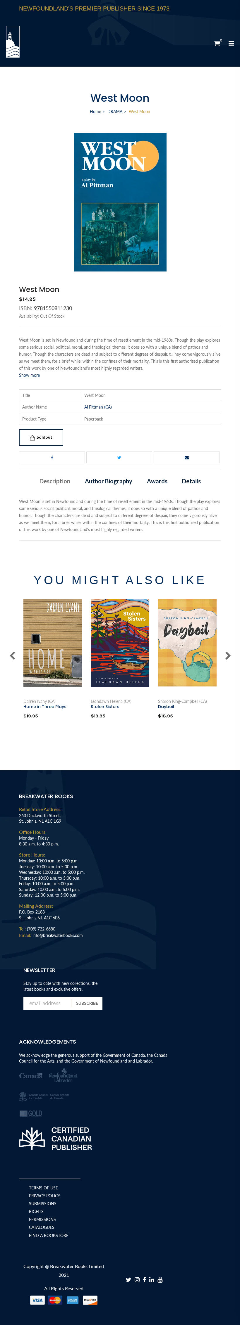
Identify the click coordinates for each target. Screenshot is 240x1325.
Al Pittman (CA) (98, 406)
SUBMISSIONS (42, 1203)
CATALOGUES (41, 1227)
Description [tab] (55, 481)
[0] (217, 43)
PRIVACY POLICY (44, 1195)
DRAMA (114, 111)
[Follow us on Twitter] (119, 457)
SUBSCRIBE (87, 1003)
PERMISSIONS (42, 1219)
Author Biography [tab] (108, 481)
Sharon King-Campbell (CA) (182, 701)
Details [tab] (191, 481)
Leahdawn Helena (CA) (111, 701)
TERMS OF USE (43, 1187)
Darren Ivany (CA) (39, 701)
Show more (29, 375)
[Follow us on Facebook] (52, 457)
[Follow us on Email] (187, 457)
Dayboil (166, 706)
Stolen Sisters (105, 706)
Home (95, 111)
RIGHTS (36, 1211)
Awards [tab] (157, 481)
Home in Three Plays (44, 706)
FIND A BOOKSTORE (48, 1235)
